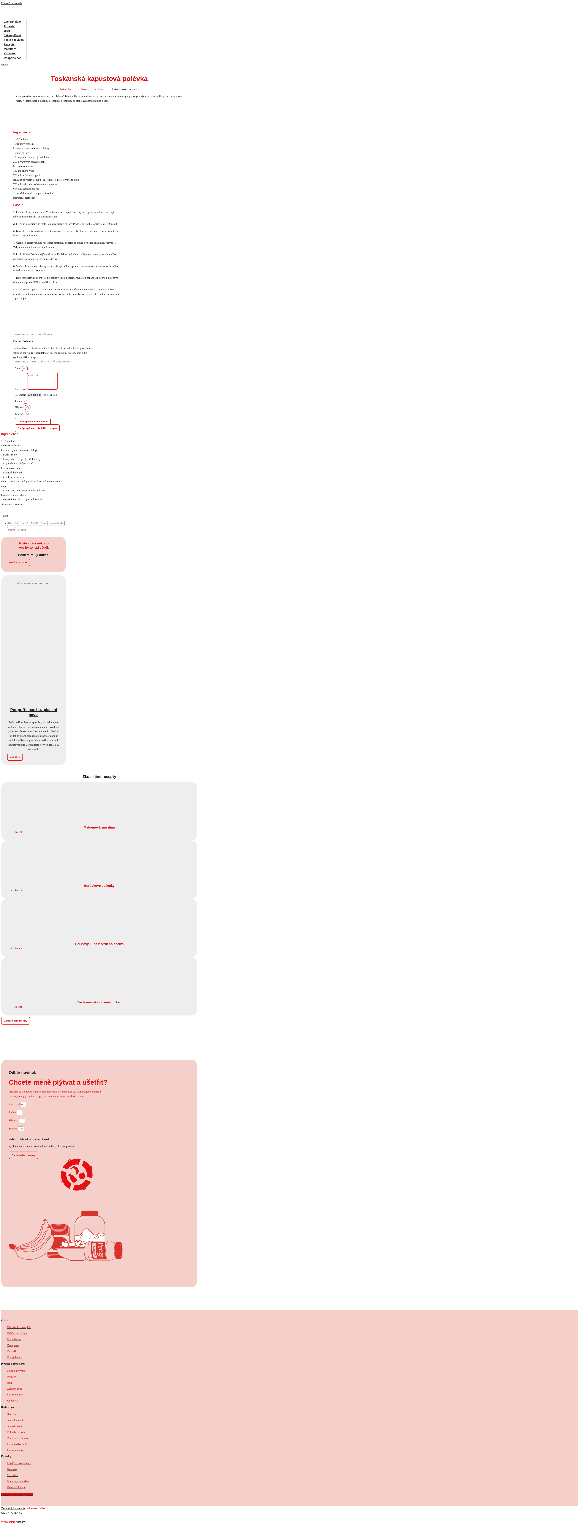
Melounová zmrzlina (99, 827)
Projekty (9, 26)
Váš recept (21, 388)
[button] (4, 64)
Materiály (10, 48)
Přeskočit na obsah (11, 3)
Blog (7, 30)
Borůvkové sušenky (99, 886)
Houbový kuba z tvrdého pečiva (99, 944)
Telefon (19, 413)
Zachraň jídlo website (13, 1508)
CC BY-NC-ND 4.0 (11, 1512)
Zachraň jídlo (12, 21)
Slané (100, 89)
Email (18, 368)
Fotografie (21, 394)
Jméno (19, 400)
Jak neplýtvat (12, 35)
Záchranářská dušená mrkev (99, 1002)
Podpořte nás (12, 57)
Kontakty (10, 53)
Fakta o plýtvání (14, 39)
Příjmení (20, 407)
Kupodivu (21, 1522)
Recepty (9, 44)
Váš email (15, 1103)
